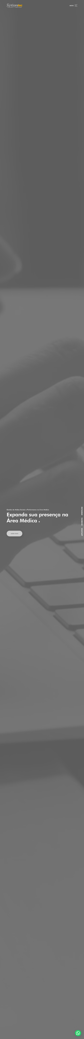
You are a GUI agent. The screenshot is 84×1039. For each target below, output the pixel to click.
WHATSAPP (82, 532)
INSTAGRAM (82, 511)
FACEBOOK (82, 522)
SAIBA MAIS (14, 533)
